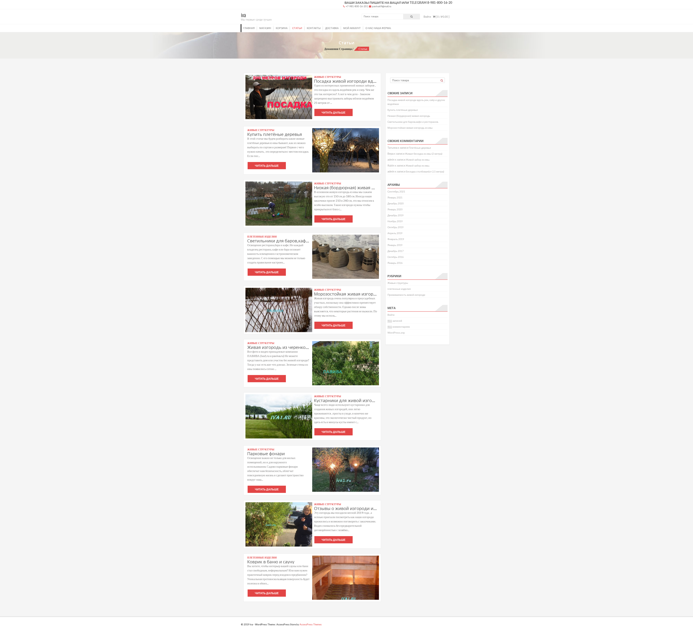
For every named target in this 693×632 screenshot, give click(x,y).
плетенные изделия (399, 288)
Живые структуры (397, 282)
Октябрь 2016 (395, 256)
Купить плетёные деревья (274, 134)
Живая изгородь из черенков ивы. (283, 347)
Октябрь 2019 (395, 227)
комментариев (398, 326)
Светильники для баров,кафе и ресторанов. (292, 241)
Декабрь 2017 (395, 250)
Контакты (314, 28)
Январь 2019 (394, 245)
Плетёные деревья (420, 147)
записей (394, 320)
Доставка (332, 28)
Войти (427, 16)
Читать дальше (333, 112)
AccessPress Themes (311, 624)
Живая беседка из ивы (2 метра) (423, 153)
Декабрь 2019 (395, 215)
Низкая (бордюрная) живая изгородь (352, 187)
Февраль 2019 (395, 239)
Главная (249, 28)
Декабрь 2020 (395, 203)
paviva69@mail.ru (381, 6)
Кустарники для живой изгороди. (348, 400)
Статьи (297, 28)
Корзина (281, 28)
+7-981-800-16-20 (356, 6)
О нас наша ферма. (378, 28)
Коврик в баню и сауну (270, 562)
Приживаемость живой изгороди (406, 294)
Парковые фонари (266, 453)
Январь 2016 (394, 262)
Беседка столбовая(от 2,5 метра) (425, 171)
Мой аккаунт (352, 28)
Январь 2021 (394, 197)
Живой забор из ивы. (418, 159)
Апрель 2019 (394, 233)
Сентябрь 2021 (396, 191)
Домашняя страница (338, 48)
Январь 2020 (394, 209)
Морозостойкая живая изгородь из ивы (355, 294)
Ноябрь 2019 (395, 221)
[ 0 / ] (442, 16)
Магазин (265, 28)
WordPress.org (396, 332)
